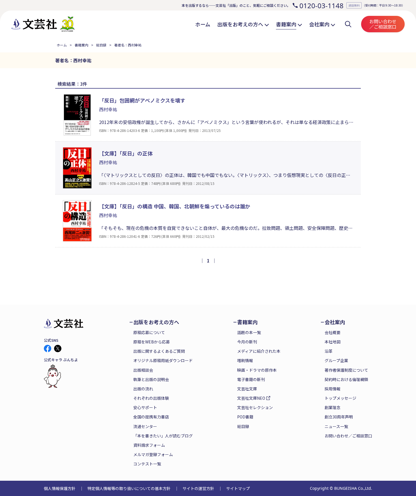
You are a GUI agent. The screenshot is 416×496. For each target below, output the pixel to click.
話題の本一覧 (249, 332)
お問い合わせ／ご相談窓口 (382, 24)
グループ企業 (336, 360)
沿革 (329, 351)
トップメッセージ (340, 398)
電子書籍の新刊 (251, 379)
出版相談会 (143, 370)
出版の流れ (143, 388)
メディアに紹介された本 (258, 351)
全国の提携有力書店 (151, 416)
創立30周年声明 (339, 416)
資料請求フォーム (149, 445)
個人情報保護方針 (60, 488)
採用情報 (332, 388)
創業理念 (332, 407)
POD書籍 (245, 416)
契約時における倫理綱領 (346, 379)
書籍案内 (81, 44)
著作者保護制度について (346, 370)
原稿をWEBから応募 (151, 341)
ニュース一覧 (336, 426)
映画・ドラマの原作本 (257, 370)
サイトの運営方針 (198, 488)
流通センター (145, 426)
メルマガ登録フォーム (153, 454)
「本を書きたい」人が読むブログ (163, 435)
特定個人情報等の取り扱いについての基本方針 (129, 488)
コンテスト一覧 (147, 463)
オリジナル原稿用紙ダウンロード (163, 360)
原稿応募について (149, 332)
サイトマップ (238, 488)
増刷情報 (245, 360)
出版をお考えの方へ (156, 322)
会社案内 (335, 322)
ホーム (62, 44)
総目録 (101, 44)
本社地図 (332, 341)
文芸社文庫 (247, 388)
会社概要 (332, 332)
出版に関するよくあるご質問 (159, 351)
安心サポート (145, 407)
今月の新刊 (247, 341)
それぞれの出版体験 (151, 398)
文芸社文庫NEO (251, 398)
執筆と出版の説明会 (151, 379)
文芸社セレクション (255, 407)
